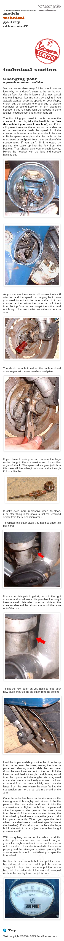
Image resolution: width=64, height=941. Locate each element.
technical (14, 18)
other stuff (15, 26)
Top (12, 930)
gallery (11, 22)
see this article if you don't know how (32, 123)
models (11, 13)
